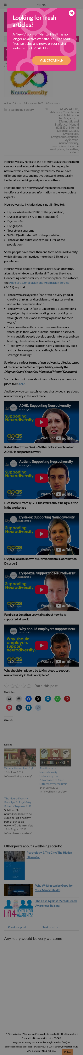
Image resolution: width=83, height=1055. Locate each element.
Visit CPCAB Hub (51, 60)
